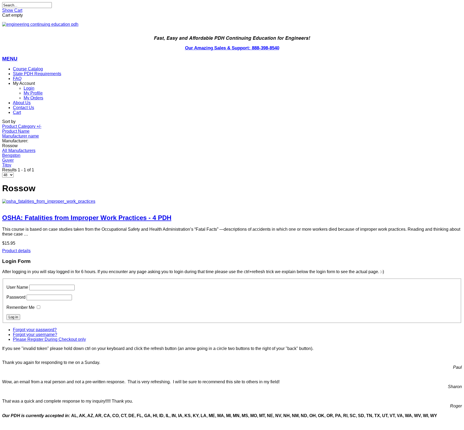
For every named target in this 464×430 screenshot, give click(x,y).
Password (16, 297)
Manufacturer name (20, 136)
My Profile (33, 93)
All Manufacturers (18, 150)
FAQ (17, 78)
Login (29, 88)
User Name (17, 287)
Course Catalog (28, 69)
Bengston (11, 155)
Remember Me (20, 307)
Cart (17, 112)
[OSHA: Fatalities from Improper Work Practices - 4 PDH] (232, 201)
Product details (16, 250)
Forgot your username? (35, 334)
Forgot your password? (35, 329)
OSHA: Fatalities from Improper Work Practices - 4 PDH (86, 217)
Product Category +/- (21, 126)
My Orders (33, 98)
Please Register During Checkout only (49, 339)
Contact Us (23, 107)
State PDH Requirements (37, 73)
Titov (6, 165)
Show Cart (12, 10)
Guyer (8, 160)
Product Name (16, 131)
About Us (22, 102)
